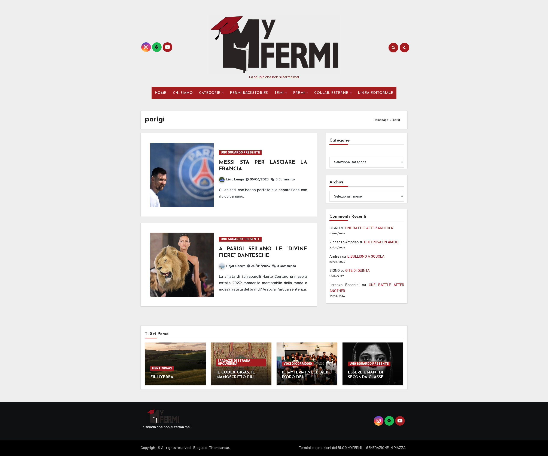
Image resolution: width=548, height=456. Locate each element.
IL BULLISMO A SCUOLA (365, 256)
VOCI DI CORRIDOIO (298, 364)
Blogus (198, 448)
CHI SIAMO (183, 93)
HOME (161, 93)
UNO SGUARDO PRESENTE (240, 152)
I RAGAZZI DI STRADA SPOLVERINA (234, 362)
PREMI (299, 93)
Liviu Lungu (235, 179)
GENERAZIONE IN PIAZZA (386, 448)
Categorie (337, 154)
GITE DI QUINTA (357, 271)
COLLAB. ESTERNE (332, 93)
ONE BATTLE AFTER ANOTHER (369, 228)
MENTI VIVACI (162, 368)
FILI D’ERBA (161, 377)
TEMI (279, 93)
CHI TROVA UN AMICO (381, 242)
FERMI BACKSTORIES (249, 93)
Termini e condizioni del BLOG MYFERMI (330, 448)
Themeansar (219, 448)
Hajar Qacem (235, 266)
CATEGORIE (210, 93)
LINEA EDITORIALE (375, 93)
